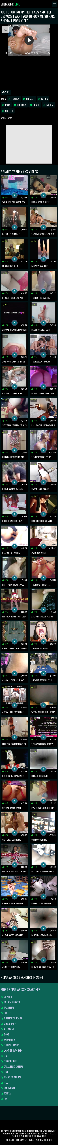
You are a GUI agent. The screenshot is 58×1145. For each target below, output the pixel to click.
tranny (15, 99)
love (5, 1072)
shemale (30, 99)
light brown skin (12, 1050)
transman (9, 1007)
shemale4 (10, 4)
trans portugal (12, 1077)
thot (6, 1034)
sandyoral (9, 1088)
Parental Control (44, 1139)
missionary (9, 1024)
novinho (8, 997)
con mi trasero (11, 1045)
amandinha (9, 1040)
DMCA (31, 1139)
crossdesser (10, 1061)
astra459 (8, 1029)
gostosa (21, 105)
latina (44, 99)
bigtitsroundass (12, 1018)
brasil (36, 105)
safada (50, 105)
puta (7, 105)
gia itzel (8, 1013)
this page (20, 1135)
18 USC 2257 (21, 1139)
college (9, 111)
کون (5, 1083)
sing (5, 1056)
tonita (7, 1093)
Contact (10, 1139)
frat (5, 1099)
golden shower (11, 1002)
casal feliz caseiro (13, 1066)
